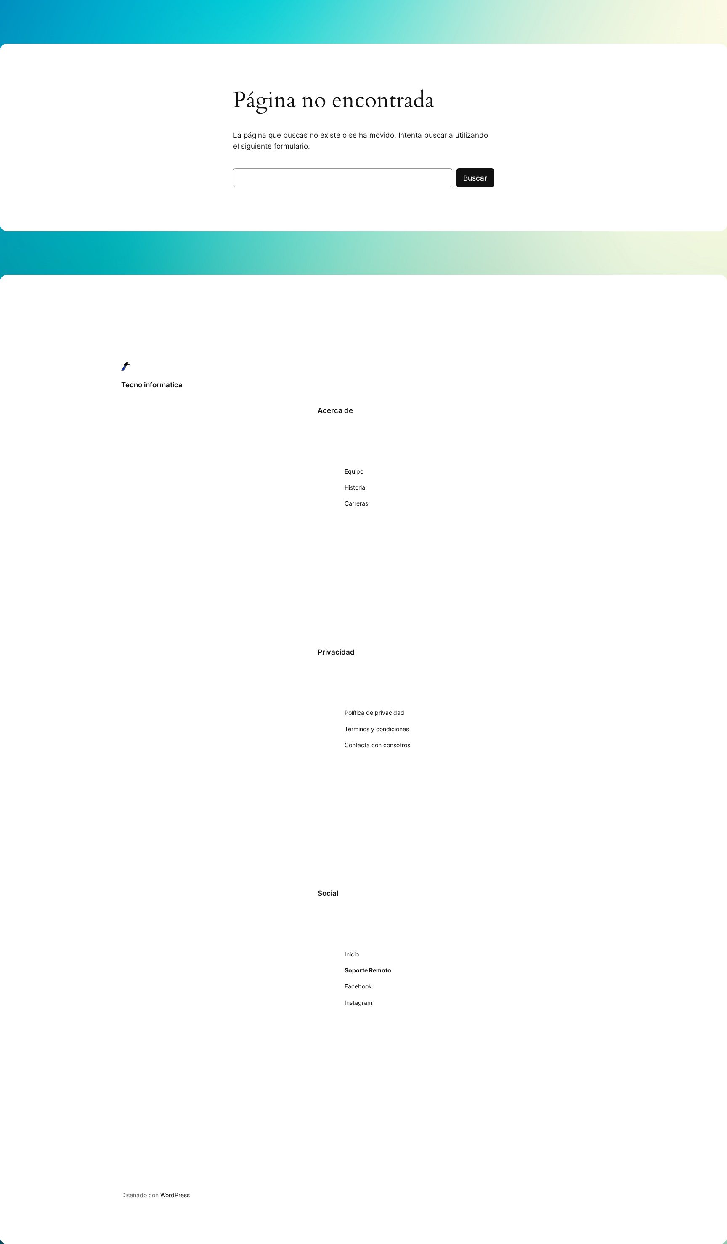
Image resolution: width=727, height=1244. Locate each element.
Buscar (475, 178)
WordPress (175, 1195)
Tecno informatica (152, 385)
